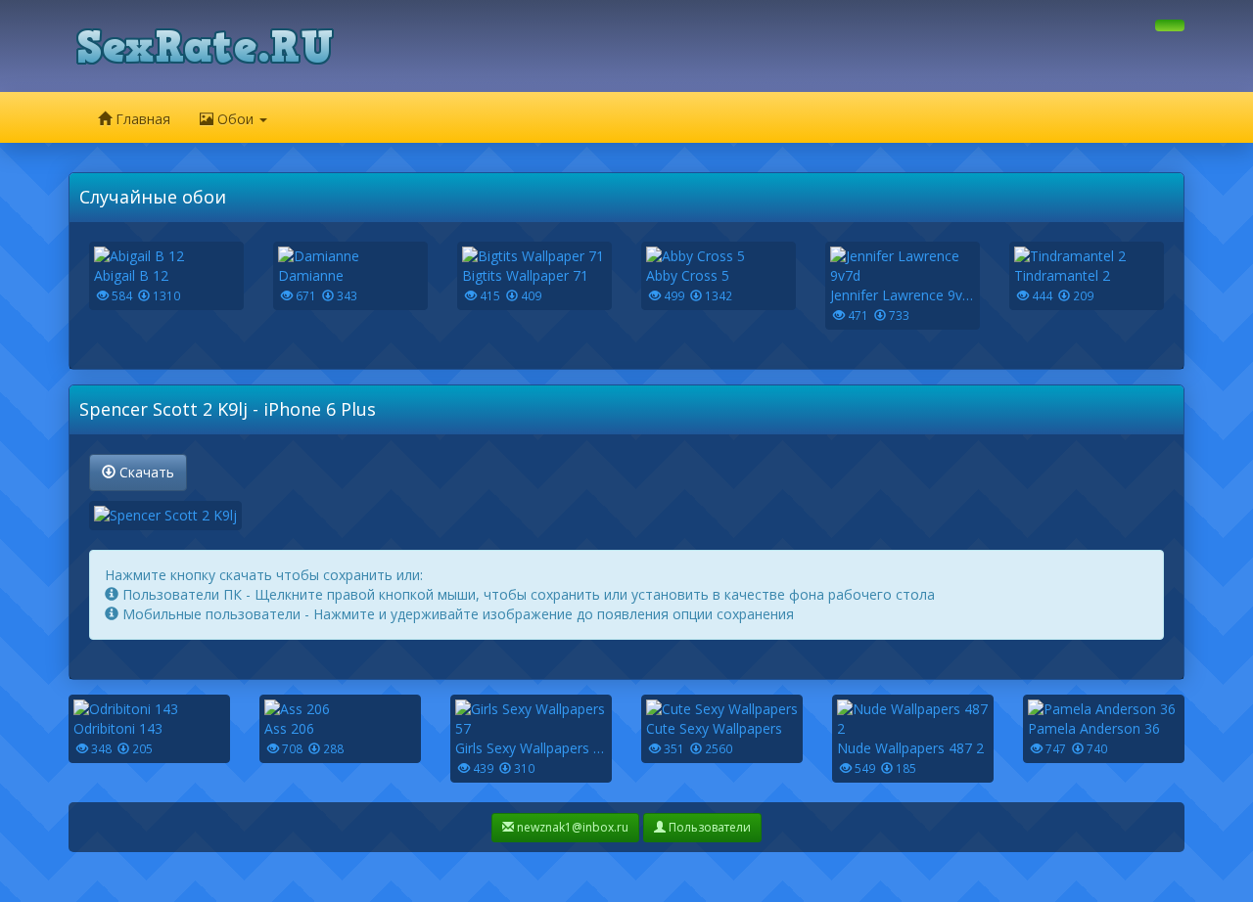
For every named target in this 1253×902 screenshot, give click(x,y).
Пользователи (708, 827)
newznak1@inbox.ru (571, 827)
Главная (141, 119)
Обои (235, 119)
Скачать (145, 472)
